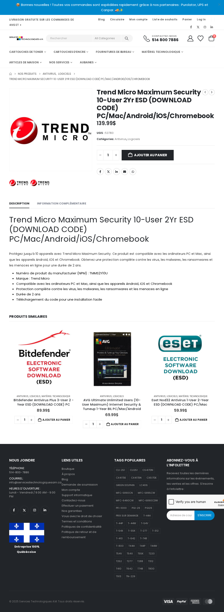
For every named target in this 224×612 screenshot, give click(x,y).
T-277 (143, 530)
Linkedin (44, 510)
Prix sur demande (127, 515)
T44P (142, 546)
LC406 (144, 485)
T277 (129, 561)
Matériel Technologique (161, 52)
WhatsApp (132, 171)
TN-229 (130, 576)
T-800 (120, 546)
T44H (131, 546)
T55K (141, 553)
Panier (187, 19)
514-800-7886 (19, 472)
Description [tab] (19, 203)
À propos (68, 474)
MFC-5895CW (146, 493)
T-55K (131, 530)
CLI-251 (120, 470)
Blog (101, 19)
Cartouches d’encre (70, 52)
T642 (129, 568)
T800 (151, 568)
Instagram (34, 510)
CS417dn (147, 470)
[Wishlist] (200, 38)
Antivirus (120, 139)
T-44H (147, 515)
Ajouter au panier (150, 155)
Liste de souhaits (164, 19)
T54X (130, 553)
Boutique (68, 469)
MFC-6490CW (125, 500)
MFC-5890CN (124, 493)
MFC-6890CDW (148, 500)
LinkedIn (116, 171)
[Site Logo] (26, 38)
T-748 (143, 538)
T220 (152, 553)
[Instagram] (205, 27)
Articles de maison (24, 62)
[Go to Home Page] (10, 73)
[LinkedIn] (212, 27)
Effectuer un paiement (77, 506)
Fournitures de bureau (113, 52)
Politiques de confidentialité (82, 527)
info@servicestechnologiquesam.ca (35, 482)
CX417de (121, 477)
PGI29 (148, 508)
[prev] (205, 92)
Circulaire (117, 19)
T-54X (119, 530)
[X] (198, 27)
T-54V (144, 523)
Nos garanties (72, 511)
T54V (119, 553)
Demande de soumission (80, 485)
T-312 (155, 530)
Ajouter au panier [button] (56, 420)
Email (124, 171)
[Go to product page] (43, 359)
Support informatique (77, 495)
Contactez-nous (73, 500)
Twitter (108, 171)
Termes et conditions (77, 521)
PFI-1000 (121, 508)
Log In (201, 19)
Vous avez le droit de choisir (82, 516)
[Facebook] (191, 27)
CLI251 (134, 470)
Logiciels (134, 139)
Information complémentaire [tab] (61, 203)
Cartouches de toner (26, 52)
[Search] (127, 38)
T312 (150, 561)
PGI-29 (136, 508)
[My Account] (190, 38)
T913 (118, 576)
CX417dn (136, 477)
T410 (118, 568)
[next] (212, 92)
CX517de (152, 477)
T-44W (132, 523)
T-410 (119, 538)
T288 (140, 561)
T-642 (131, 538)
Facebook (100, 171)
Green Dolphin (125, 485)
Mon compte (138, 19)
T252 (119, 561)
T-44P (119, 523)
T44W (153, 546)
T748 (140, 568)
